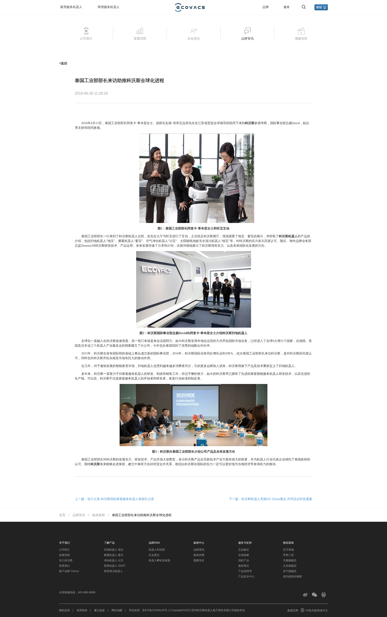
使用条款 (82, 610)
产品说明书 (245, 571)
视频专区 (199, 560)
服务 (287, 7)
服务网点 (243, 565)
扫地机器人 (98, 241)
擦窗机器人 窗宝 (113, 555)
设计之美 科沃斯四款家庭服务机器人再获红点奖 (120, 499)
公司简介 (64, 549)
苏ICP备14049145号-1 (156, 610)
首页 (62, 515)
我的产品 (243, 560)
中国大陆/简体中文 (317, 610)
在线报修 (243, 555)
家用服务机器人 (71, 7)
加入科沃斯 (66, 560)
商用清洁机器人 (113, 571)
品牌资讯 (79, 515)
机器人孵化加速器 (159, 560)
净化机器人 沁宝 (113, 560)
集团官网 (292, 610)
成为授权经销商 (292, 576)
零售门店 (288, 555)
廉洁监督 (99, 610)
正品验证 (243, 549)
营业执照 (134, 610)
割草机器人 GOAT (114, 565)
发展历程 (64, 555)
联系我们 (64, 565)
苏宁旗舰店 (290, 571)
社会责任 (154, 555)
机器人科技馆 (157, 549)
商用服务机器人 (109, 7)
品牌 (265, 7)
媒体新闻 (98, 515)
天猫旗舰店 (290, 560)
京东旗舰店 (290, 565)
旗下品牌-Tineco (69, 571)
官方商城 (288, 549)
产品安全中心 (246, 576)
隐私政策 (64, 610)
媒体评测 (199, 555)
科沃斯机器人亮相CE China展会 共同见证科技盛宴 (276, 499)
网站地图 (117, 610)
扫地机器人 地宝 (113, 549)
